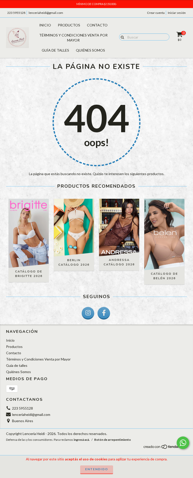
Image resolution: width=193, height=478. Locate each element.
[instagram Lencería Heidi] (88, 313)
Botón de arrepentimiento (112, 440)
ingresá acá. (82, 440)
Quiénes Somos (90, 50)
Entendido (96, 469)
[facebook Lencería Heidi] (104, 313)
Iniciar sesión (177, 13)
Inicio (45, 25)
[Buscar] (121, 37)
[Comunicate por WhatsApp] (183, 442)
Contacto (97, 25)
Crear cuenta (156, 13)
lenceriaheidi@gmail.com (46, 13)
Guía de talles (55, 50)
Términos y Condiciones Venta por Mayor (73, 37)
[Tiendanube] (165, 448)
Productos (69, 25)
